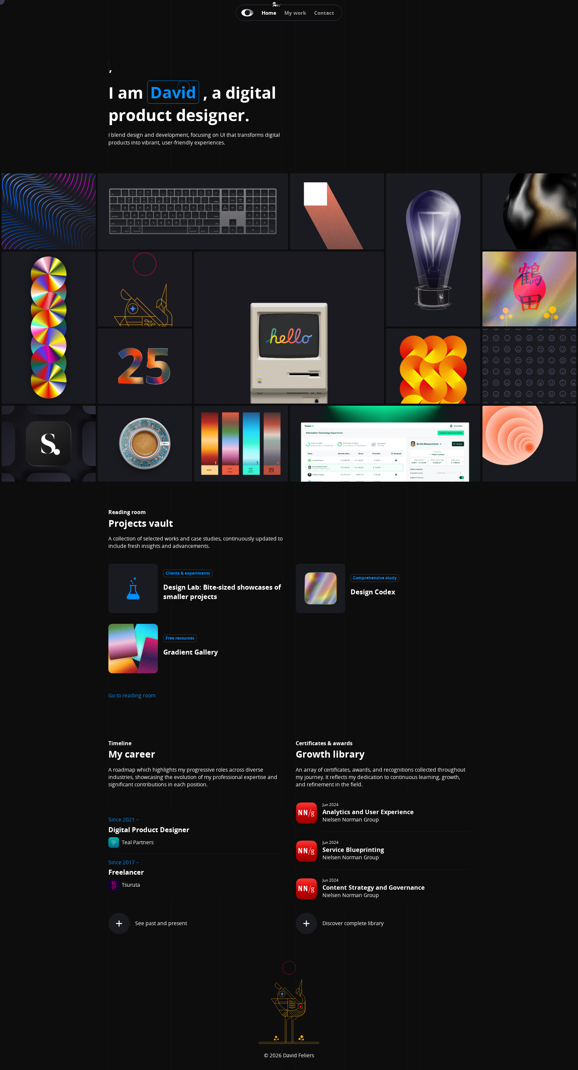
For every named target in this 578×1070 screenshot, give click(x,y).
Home (269, 12)
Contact (324, 12)
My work (295, 12)
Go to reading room (132, 695)
